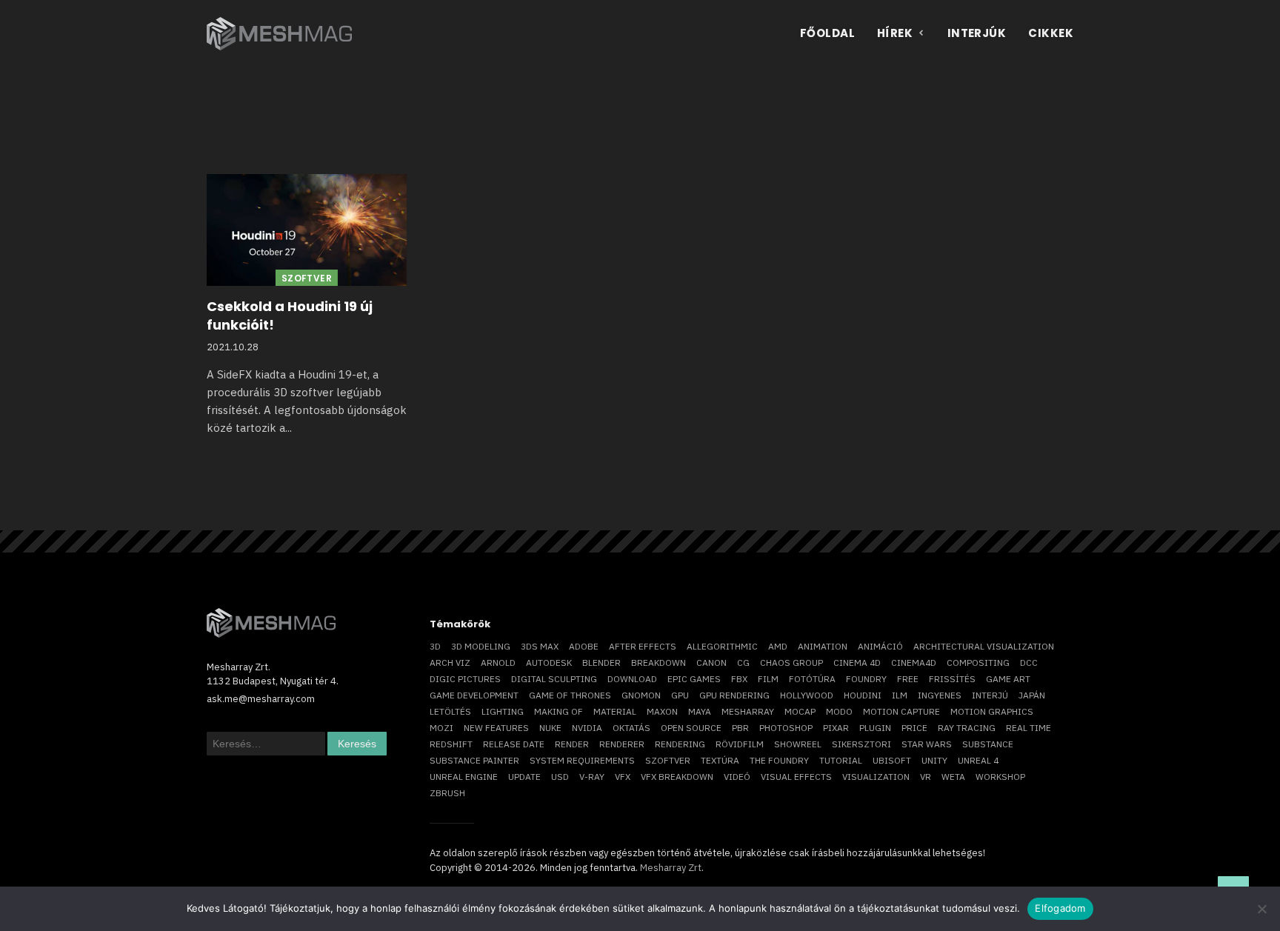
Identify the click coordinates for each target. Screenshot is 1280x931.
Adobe (584, 646)
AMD (777, 646)
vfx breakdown (677, 776)
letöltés (450, 711)
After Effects (642, 646)
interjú (990, 695)
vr (925, 776)
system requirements (582, 760)
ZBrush (447, 792)
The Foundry (779, 760)
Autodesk (549, 662)
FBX (739, 678)
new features (496, 727)
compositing (978, 662)
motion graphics (991, 711)
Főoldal (827, 33)
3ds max (540, 646)
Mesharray (747, 711)
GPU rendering (734, 695)
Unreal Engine (464, 776)
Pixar (836, 727)
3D (435, 646)
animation (822, 646)
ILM (899, 695)
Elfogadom (1060, 908)
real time (1028, 727)
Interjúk (977, 33)
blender (601, 662)
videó (737, 776)
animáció (880, 646)
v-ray (591, 776)
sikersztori (861, 744)
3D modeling (480, 646)
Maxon (662, 711)
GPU (680, 695)
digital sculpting (554, 678)
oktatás (631, 727)
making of (558, 711)
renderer (621, 744)
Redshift (451, 744)
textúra (720, 760)
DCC (1029, 662)
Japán (1032, 695)
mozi (441, 727)
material (614, 711)
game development (474, 695)
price (914, 727)
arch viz (450, 662)
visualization (876, 776)
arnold (498, 662)
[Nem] (1261, 908)
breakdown (658, 662)
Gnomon (641, 695)
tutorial (840, 760)
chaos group (791, 662)
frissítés (952, 678)
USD (560, 776)
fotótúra (812, 678)
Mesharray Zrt (670, 867)
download (632, 678)
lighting (502, 711)
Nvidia (587, 727)
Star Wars (926, 744)
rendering (680, 744)
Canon (711, 662)
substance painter (474, 760)
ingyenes (939, 695)
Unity (934, 760)
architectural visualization (983, 646)
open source (691, 727)
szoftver (667, 760)
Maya (699, 711)
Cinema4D (913, 662)
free (908, 678)
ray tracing (967, 727)
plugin (875, 727)
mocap (800, 711)
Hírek (895, 33)
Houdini (862, 695)
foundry (866, 678)
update (524, 776)
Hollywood (806, 695)
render (572, 744)
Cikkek (1050, 33)
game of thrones (570, 695)
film (768, 678)
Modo (839, 711)
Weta (953, 776)
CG (743, 662)
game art (1008, 678)
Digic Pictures (465, 678)
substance (987, 744)
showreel (797, 744)
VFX (622, 776)
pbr (740, 727)
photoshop (786, 727)
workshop (1000, 776)
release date (513, 744)
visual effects (796, 776)
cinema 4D (857, 662)
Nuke (550, 727)
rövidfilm (740, 744)
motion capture (901, 711)
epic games (694, 678)
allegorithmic (722, 646)
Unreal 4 (978, 760)
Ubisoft (892, 760)
